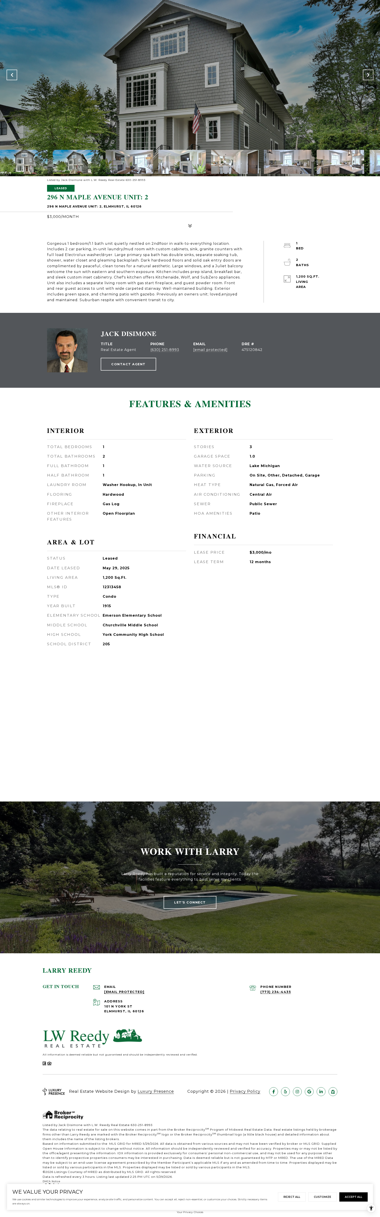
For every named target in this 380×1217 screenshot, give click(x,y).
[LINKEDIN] (321, 1091)
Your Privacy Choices (190, 1212)
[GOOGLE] (309, 1091)
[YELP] (285, 1091)
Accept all (353, 1196)
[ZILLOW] (333, 1091)
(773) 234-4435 (275, 992)
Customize (322, 1196)
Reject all (291, 1196)
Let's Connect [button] (190, 902)
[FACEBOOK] (273, 1091)
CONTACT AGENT (128, 364)
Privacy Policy (245, 1091)
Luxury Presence (156, 1091)
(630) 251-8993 (164, 350)
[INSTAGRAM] (297, 1091)
